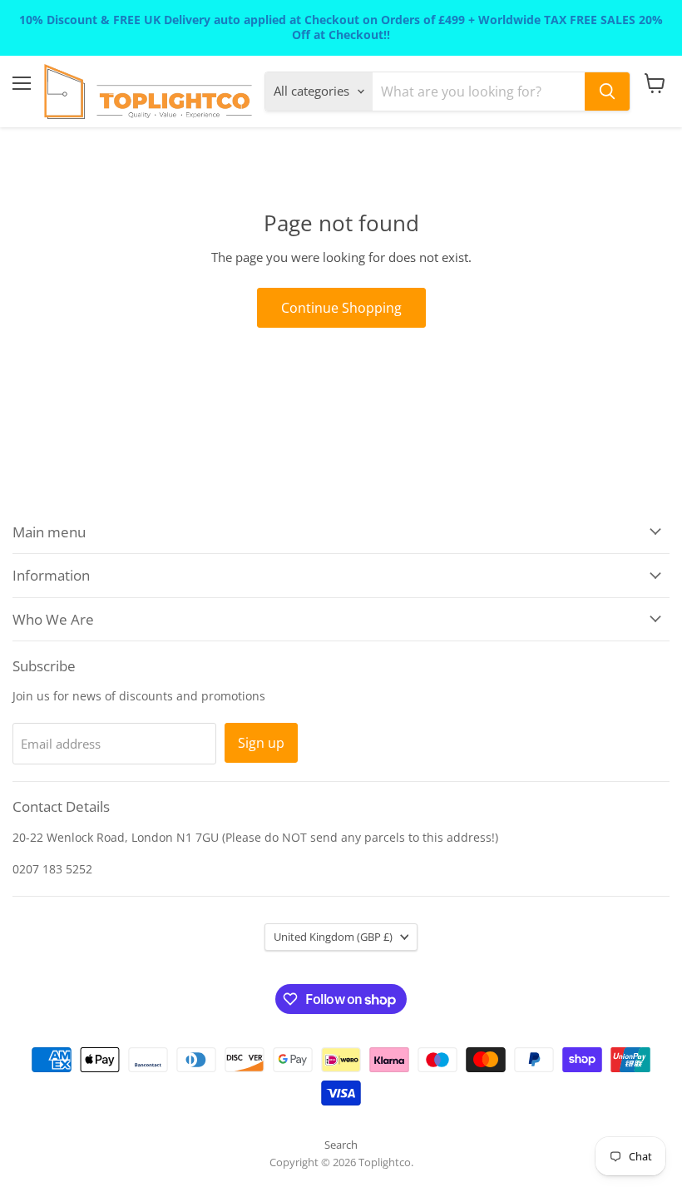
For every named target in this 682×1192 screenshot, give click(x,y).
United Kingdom (333, 936)
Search (341, 1144)
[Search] (607, 91)
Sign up (261, 743)
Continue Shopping (341, 308)
